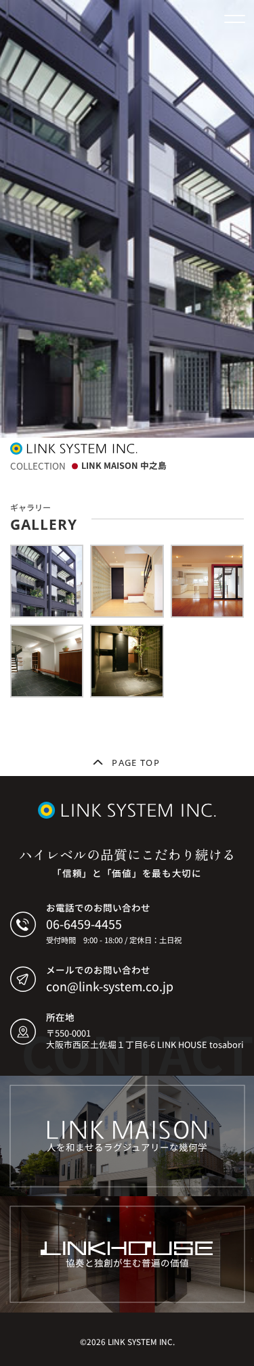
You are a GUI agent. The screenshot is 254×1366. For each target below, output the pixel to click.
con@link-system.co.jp (109, 986)
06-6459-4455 (84, 923)
